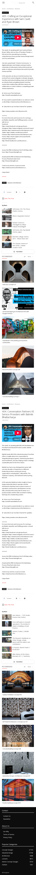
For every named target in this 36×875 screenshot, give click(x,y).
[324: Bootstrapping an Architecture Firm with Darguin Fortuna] (18, 299)
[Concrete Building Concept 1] (18, 384)
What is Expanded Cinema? (21, 216)
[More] (25, 192)
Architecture (10, 9)
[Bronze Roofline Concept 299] (18, 357)
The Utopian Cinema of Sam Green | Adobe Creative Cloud (20, 245)
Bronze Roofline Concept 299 (11, 369)
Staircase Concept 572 (9, 284)
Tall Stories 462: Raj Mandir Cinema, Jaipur (21, 231)
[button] (8, 198)
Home (4, 9)
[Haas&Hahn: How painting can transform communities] (18, 328)
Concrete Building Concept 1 (10, 396)
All (24, 256)
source (4, 176)
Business (17, 9)
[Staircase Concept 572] (18, 272)
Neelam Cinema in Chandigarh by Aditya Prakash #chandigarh (19, 225)
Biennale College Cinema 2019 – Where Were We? (20, 238)
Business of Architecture (14, 182)
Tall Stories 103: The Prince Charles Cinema (21, 210)
